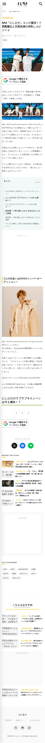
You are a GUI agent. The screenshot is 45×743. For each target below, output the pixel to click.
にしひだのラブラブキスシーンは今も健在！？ (22, 198)
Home (4, 11)
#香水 (14, 573)
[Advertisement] (22, 258)
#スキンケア (16, 578)
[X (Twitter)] (15, 727)
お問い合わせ (35, 720)
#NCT (33, 573)
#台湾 (33, 569)
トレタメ (22, 714)
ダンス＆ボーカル (8, 18)
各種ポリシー (21, 720)
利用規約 (8, 720)
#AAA (5, 40)
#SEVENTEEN (23, 569)
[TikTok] (29, 727)
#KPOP (5, 573)
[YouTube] (22, 727)
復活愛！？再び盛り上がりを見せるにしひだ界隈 (23, 212)
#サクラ (6, 578)
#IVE (5, 569)
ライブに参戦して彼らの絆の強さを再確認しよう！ (23, 225)
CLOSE (37, 182)
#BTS (13, 569)
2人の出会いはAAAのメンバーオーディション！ (22, 192)
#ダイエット (24, 573)
